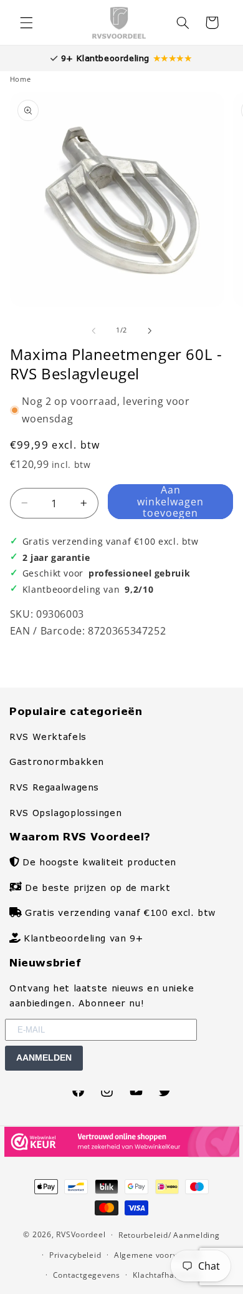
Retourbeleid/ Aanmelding (169, 1235)
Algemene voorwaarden (160, 1255)
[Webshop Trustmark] (121, 1153)
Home (20, 79)
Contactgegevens (86, 1275)
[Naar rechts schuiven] (149, 330)
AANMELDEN (44, 1058)
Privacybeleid (75, 1255)
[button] (26, 22)
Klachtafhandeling (168, 1275)
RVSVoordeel (80, 1234)
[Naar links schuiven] (93, 330)
